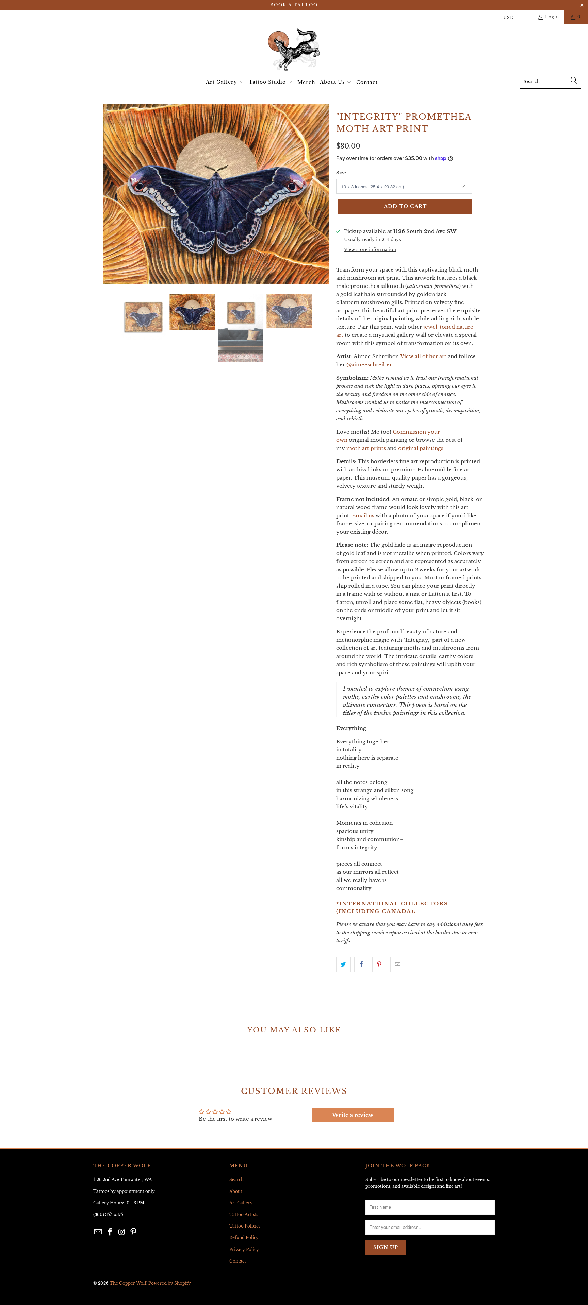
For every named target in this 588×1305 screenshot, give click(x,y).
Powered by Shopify (169, 1283)
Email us (363, 515)
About (235, 1191)
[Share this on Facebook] (361, 964)
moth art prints (366, 448)
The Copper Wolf (128, 1283)
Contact (237, 1261)
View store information (370, 249)
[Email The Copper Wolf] (98, 1232)
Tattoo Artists (243, 1214)
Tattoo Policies (244, 1226)
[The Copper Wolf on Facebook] (110, 1232)
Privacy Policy (244, 1249)
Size (341, 173)
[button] (225, 82)
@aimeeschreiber (369, 364)
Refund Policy (244, 1237)
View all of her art (423, 356)
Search (236, 1179)
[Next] (324, 194)
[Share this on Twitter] (343, 964)
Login (552, 16)
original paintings (420, 448)
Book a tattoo (294, 4)
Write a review (352, 1115)
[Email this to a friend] (397, 964)
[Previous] (108, 194)
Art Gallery (241, 1202)
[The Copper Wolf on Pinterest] (134, 1232)
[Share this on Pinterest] (379, 964)
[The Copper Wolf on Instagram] (122, 1232)
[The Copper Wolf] (294, 50)
